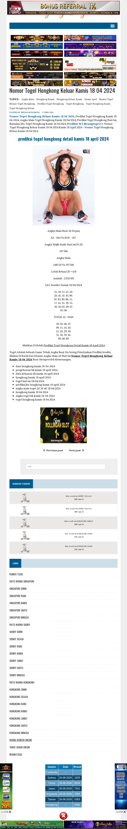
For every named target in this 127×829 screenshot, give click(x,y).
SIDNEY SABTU (16, 668)
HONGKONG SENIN (18, 689)
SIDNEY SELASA (85, 496)
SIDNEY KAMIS (16, 653)
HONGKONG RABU (84, 533)
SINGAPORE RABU (17, 596)
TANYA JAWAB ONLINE (19, 747)
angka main (28, 99)
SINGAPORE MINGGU (19, 617)
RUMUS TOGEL (16, 574)
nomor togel (106, 99)
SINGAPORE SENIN (17, 589)
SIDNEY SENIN (15, 632)
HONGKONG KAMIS (18, 711)
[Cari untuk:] (65, 466)
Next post (75, 450)
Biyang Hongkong (30, 112)
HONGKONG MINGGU (19, 733)
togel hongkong (75, 103)
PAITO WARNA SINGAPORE (21, 581)
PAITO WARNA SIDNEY (19, 625)
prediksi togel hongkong (50, 103)
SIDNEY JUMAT (16, 661)
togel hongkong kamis (98, 103)
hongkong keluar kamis (69, 99)
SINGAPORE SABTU (18, 610)
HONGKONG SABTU (18, 725)
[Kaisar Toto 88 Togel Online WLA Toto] (6, 807)
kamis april (91, 99)
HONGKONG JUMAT (85, 521)
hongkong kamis (45, 99)
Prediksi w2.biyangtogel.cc (85, 124)
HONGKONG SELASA (18, 697)
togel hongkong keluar (22, 108)
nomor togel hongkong (22, 103)
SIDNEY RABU (15, 646)
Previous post (54, 450)
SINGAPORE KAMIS (18, 603)
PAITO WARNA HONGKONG (21, 682)
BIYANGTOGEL (15, 754)
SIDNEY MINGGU (17, 675)
